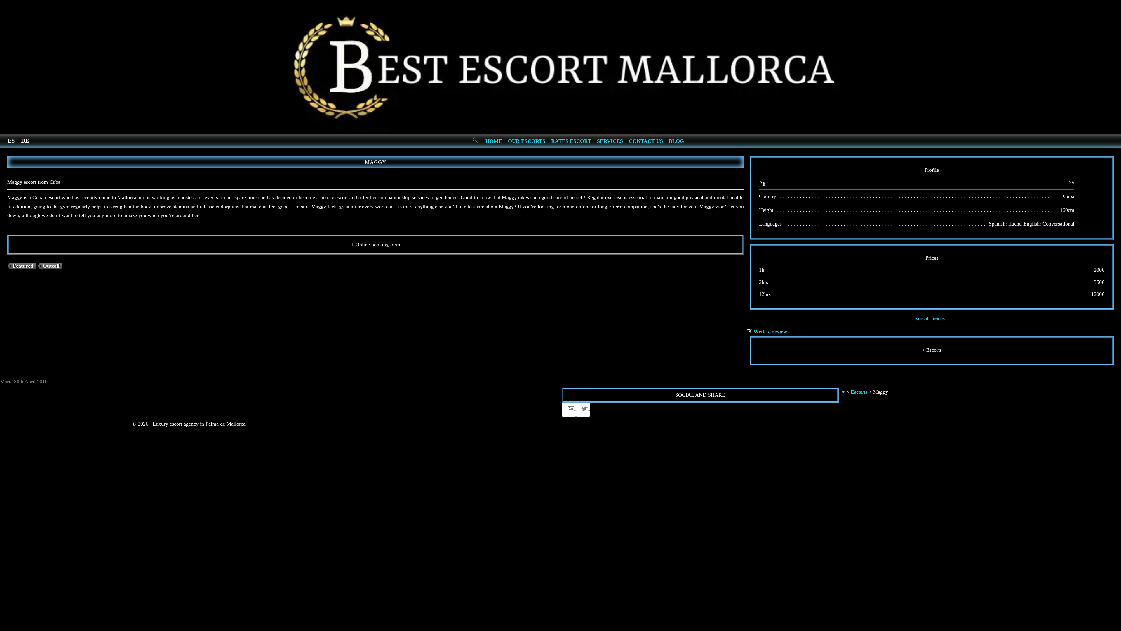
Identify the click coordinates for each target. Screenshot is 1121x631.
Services (610, 141)
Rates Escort (571, 141)
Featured (23, 266)
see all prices (930, 318)
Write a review (770, 331)
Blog (676, 141)
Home (493, 141)
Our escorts (526, 141)
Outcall (51, 266)
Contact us (646, 141)
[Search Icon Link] (475, 140)
